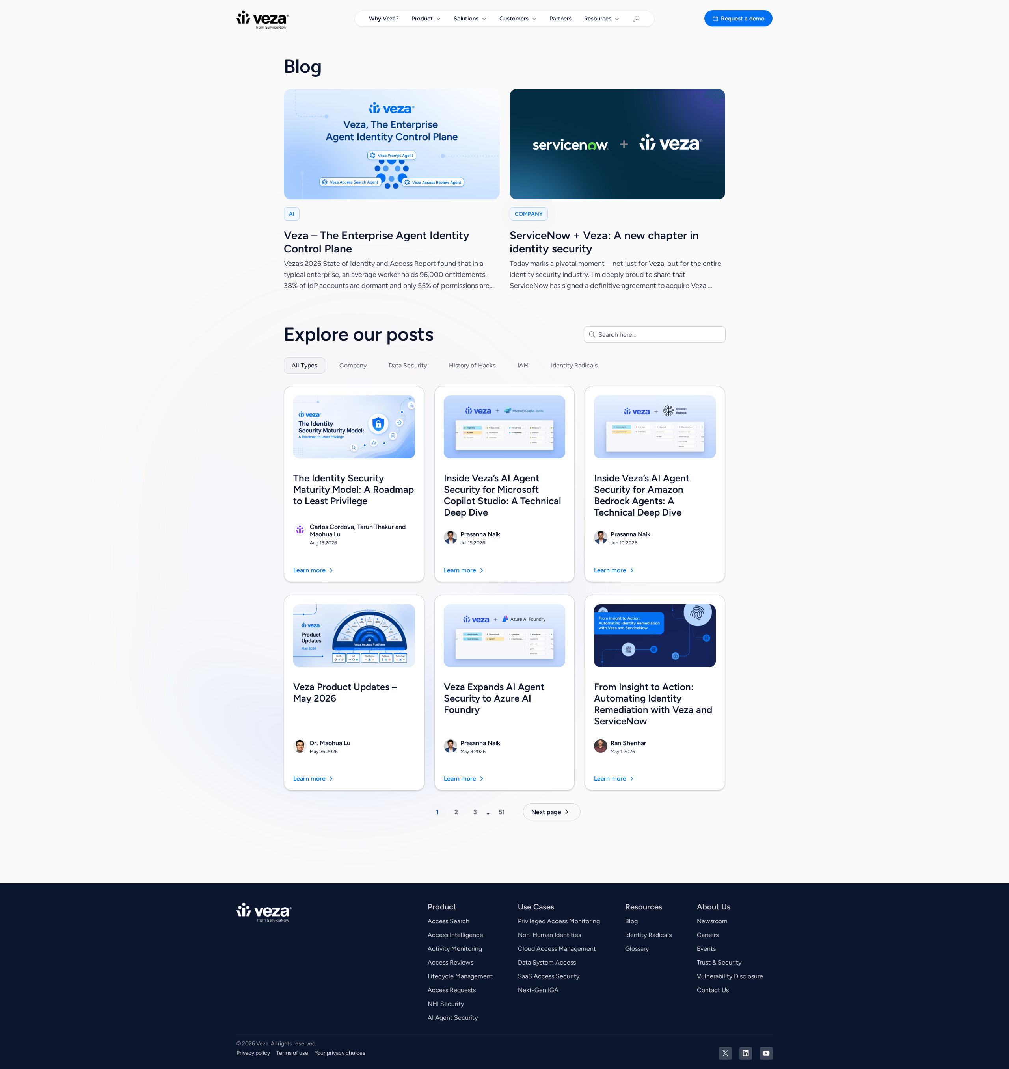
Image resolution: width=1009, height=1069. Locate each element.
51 (502, 812)
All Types (304, 365)
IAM (523, 365)
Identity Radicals (574, 365)
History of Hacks (472, 365)
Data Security (408, 365)
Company (353, 365)
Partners (560, 18)
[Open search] (636, 19)
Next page (546, 812)
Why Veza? (384, 18)
